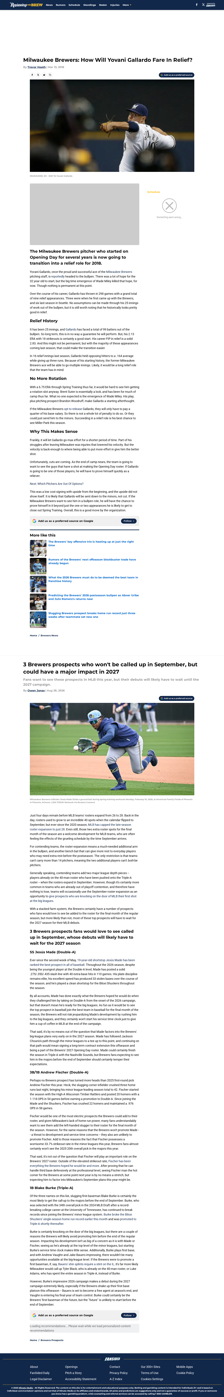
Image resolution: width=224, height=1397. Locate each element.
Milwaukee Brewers (119, 272)
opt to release (73, 409)
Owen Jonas (36, 690)
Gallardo (71, 329)
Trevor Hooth (37, 67)
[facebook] (196, 4)
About (34, 1367)
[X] (203, 4)
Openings (71, 1367)
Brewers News (49, 635)
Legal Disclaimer (41, 1379)
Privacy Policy (119, 1373)
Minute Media (26, 1388)
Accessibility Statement (80, 1379)
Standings (89, 4)
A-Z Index (116, 1379)
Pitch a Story (73, 1373)
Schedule (74, 4)
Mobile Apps (184, 1367)
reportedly (58, 276)
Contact (115, 1367)
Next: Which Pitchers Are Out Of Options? (57, 483)
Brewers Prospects (52, 1340)
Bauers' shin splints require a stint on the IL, (86, 1264)
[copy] (50, 75)
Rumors (60, 4)
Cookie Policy (185, 1373)
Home (33, 635)
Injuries (114, 4)
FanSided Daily (40, 1373)
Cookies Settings (152, 1379)
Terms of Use (150, 1373)
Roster (103, 4)
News (49, 4)
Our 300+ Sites (150, 1367)
